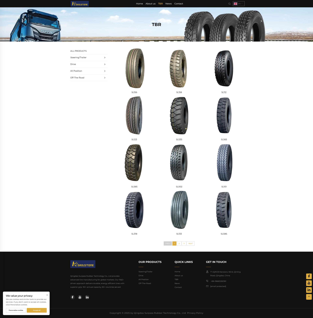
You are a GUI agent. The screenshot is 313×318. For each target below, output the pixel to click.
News (168, 3)
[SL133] (179, 209)
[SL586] (224, 209)
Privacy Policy (195, 313)
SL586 (224, 234)
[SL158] (179, 68)
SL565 (224, 139)
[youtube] (80, 297)
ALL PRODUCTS (78, 51)
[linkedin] (87, 297)
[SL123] (134, 115)
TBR (160, 3)
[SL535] (179, 115)
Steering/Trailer (78, 57)
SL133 (179, 234)
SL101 (224, 186)
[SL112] (224, 68)
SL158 (179, 92)
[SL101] (224, 162)
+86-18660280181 (218, 281)
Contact (178, 3)
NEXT (190, 243)
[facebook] (72, 297)
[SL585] (134, 162)
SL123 (134, 139)
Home (139, 3)
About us (151, 3)
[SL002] (179, 162)
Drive (73, 64)
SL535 (179, 139)
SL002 (179, 186)
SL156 (134, 92)
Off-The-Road (77, 77)
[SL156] (134, 68)
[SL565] (224, 115)
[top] (309, 297)
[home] (79, 3)
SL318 (134, 234)
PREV (167, 243)
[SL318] (134, 209)
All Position (76, 71)
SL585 (134, 186)
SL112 (223, 92)
